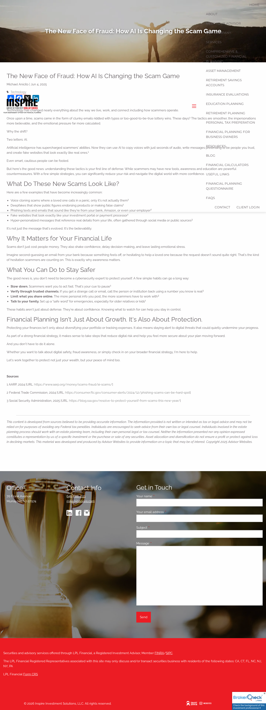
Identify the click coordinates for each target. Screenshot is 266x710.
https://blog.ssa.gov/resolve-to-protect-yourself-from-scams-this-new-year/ (124, 401)
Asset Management (223, 71)
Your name (159, 496)
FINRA (159, 653)
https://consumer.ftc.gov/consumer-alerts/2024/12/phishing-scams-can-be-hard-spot (127, 392)
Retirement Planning (225, 113)
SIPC (169, 653)
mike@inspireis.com (80, 501)
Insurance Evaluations (227, 94)
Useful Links (217, 174)
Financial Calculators (227, 165)
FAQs (210, 198)
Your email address (165, 512)
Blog (210, 155)
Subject (156, 527)
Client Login (248, 207)
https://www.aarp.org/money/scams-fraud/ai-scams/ (73, 384)
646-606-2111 (75, 496)
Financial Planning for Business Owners (228, 134)
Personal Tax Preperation (230, 122)
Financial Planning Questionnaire (224, 186)
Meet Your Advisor (223, 23)
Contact (222, 207)
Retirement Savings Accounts (224, 82)
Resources (216, 146)
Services (214, 42)
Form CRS (30, 674)
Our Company (218, 33)
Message (157, 543)
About (212, 14)
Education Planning (225, 104)
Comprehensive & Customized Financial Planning (226, 56)
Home (254, 5)
